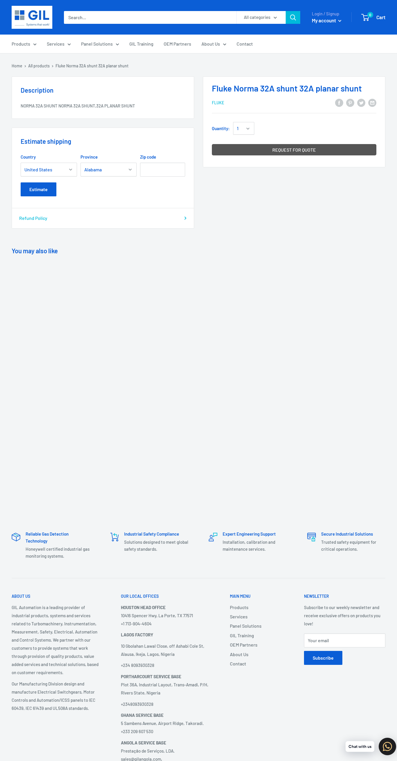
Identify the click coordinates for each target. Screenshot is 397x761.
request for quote (294, 150)
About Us (210, 43)
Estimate (38, 189)
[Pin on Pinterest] (350, 102)
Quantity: (221, 128)
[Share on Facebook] (339, 102)
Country (28, 156)
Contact (245, 43)
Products (21, 43)
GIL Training (141, 43)
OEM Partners (177, 43)
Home (17, 65)
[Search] (293, 17)
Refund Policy (33, 218)
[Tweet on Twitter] (361, 102)
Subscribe (323, 658)
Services (56, 43)
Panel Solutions (97, 43)
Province (89, 156)
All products (39, 65)
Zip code (148, 156)
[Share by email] (372, 102)
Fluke (218, 102)
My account (324, 20)
